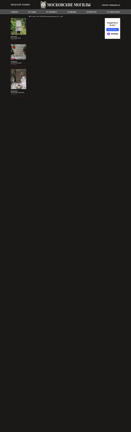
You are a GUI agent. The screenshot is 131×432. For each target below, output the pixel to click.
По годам (32, 12)
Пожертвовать (112, 29)
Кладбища (72, 12)
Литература (92, 12)
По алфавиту (51, 12)
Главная (14, 12)
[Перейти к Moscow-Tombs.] (30, 16)
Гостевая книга (113, 12)
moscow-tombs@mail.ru (111, 5)
